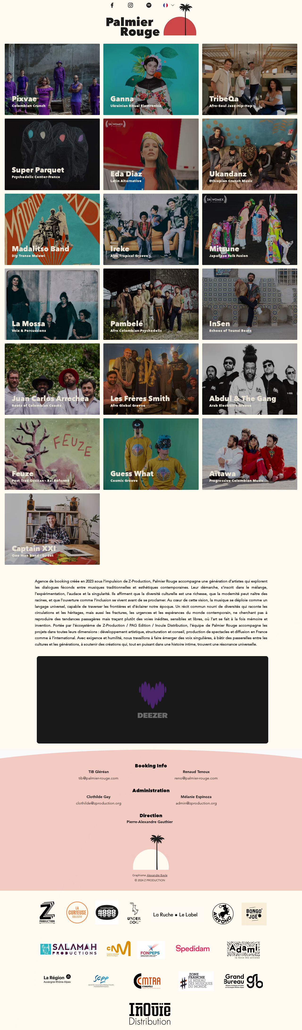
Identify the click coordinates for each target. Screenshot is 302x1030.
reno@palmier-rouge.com (196, 778)
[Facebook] (112, 5)
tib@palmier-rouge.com (98, 778)
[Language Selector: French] (168, 5)
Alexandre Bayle (157, 875)
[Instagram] (130, 5)
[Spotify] (149, 5)
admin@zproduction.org (196, 803)
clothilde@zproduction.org (98, 803)
